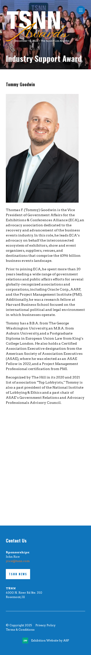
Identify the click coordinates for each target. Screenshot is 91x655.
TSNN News (18, 574)
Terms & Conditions (20, 629)
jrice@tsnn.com (18, 561)
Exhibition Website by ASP (50, 640)
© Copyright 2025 (19, 625)
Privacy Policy (45, 625)
